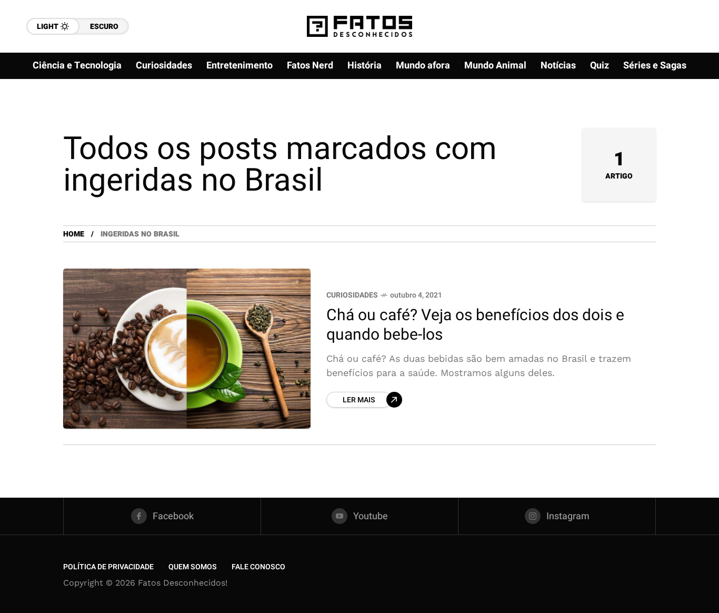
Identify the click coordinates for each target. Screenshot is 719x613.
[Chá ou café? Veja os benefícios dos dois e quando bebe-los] (187, 349)
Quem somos (192, 566)
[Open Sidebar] (687, 121)
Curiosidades (352, 295)
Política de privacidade (108, 566)
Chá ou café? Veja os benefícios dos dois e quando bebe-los (475, 325)
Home (73, 234)
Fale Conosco (258, 566)
